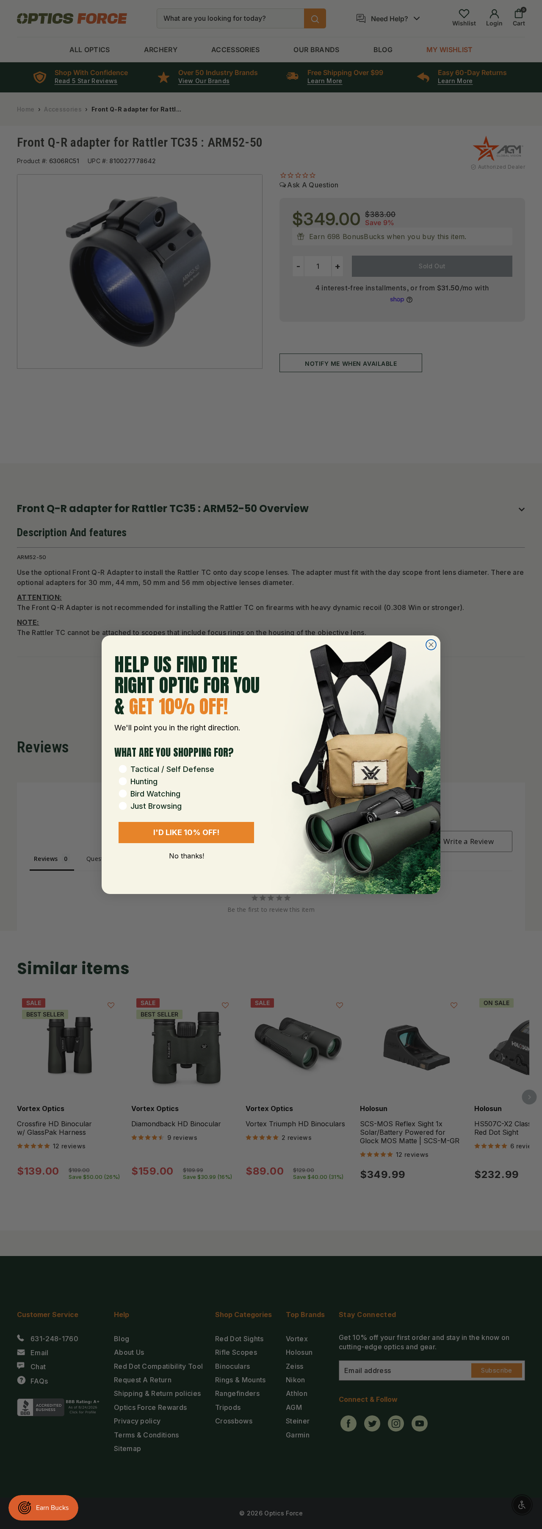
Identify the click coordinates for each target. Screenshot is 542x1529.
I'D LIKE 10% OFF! (186, 832)
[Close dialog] (431, 645)
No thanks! (186, 856)
